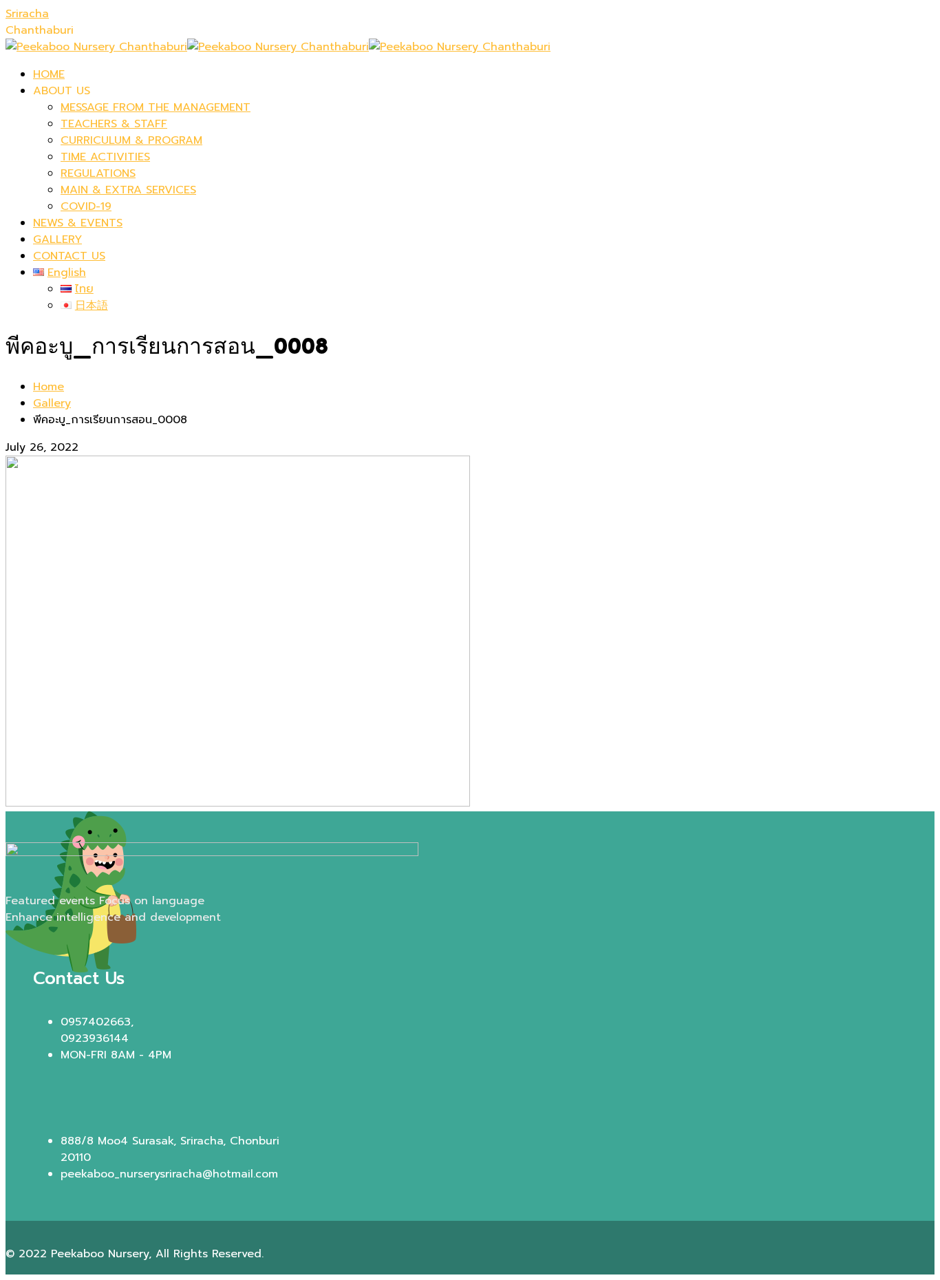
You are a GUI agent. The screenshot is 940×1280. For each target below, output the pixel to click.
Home (48, 386)
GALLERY (57, 239)
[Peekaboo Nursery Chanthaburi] (96, 47)
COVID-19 (86, 206)
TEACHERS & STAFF (114, 124)
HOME (49, 74)
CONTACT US (69, 256)
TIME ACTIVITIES (105, 157)
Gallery (52, 403)
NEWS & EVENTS (77, 223)
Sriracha (27, 14)
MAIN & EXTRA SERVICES (128, 190)
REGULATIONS (98, 173)
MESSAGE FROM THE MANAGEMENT (155, 107)
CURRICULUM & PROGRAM (131, 140)
